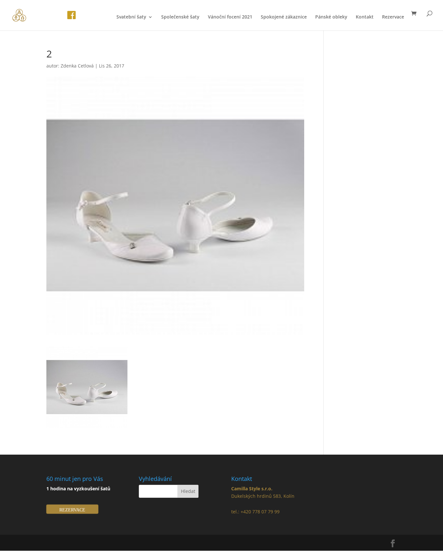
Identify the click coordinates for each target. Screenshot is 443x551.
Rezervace (393, 17)
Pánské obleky (331, 17)
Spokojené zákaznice (284, 17)
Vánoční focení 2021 (230, 17)
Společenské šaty (180, 17)
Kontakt (365, 17)
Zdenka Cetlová (77, 66)
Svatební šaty (131, 17)
